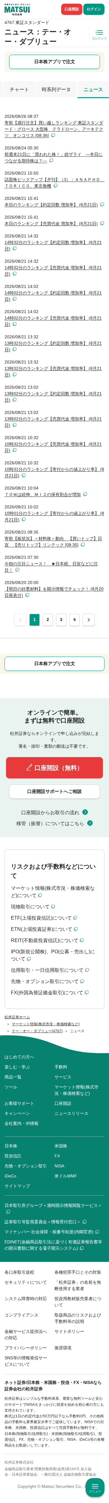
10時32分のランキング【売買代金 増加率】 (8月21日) (53, 447)
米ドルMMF (65, 1175)
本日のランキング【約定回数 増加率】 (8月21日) (51, 204)
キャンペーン (17, 1113)
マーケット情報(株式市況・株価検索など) (76, 1090)
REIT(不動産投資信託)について (44, 940)
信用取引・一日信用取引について (47, 970)
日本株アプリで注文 (54, 61)
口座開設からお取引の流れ (50, 812)
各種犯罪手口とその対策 (77, 1272)
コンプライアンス (21, 1315)
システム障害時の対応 (26, 1298)
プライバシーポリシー (26, 1347)
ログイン (94, 9)
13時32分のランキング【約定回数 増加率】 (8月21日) (53, 346)
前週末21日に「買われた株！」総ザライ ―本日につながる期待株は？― (54, 157)
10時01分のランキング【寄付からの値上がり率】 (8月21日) (54, 516)
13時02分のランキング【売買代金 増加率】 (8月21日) (53, 422)
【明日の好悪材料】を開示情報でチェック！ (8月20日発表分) (54, 592)
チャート (19, 89)
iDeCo (10, 1175)
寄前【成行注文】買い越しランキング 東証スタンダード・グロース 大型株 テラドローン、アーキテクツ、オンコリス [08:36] (54, 129)
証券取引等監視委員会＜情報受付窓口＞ (43, 1221)
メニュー (95, 1491)
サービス (62, 1076)
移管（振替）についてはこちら (50, 823)
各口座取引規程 (19, 1272)
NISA (59, 1165)
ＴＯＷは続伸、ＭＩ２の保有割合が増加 (43, 494)
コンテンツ (99, 38)
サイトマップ (17, 1186)
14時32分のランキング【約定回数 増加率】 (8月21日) (53, 245)
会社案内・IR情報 (21, 1123)
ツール (11, 1087)
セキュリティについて (26, 1282)
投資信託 (13, 1155)
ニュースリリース (71, 1113)
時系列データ (56, 89)
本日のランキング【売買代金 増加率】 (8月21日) (51, 223)
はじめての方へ (19, 1056)
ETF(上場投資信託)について (41, 918)
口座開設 (71, 9)
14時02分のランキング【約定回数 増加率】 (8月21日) (53, 296)
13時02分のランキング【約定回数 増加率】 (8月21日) (53, 396)
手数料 (60, 1066)
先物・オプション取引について (45, 981)
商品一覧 (13, 1076)
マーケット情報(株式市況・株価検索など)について (53, 892)
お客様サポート (19, 1103)
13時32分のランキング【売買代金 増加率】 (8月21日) (53, 371)
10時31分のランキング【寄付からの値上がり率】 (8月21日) (54, 472)
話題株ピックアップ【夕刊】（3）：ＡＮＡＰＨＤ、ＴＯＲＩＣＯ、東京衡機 (54, 182)
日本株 (11, 1145)
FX (57, 1155)
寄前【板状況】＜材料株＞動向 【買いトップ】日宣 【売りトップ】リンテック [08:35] (53, 541)
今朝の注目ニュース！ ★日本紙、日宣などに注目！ (51, 566)
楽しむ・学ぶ (17, 1066)
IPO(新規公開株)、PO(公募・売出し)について (53, 955)
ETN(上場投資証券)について (41, 929)
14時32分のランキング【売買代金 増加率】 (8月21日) (53, 270)
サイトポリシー (69, 1331)
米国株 (60, 1145)
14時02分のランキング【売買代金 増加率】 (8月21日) (53, 321)
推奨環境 (62, 1347)
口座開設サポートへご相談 (54, 791)
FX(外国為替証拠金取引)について (47, 992)
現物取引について (30, 906)
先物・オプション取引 (26, 1165)
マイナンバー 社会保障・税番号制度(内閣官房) (49, 1231)
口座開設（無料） (59, 767)
